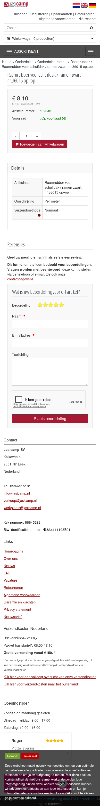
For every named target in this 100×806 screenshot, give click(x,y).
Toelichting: (21, 354)
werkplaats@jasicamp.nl (22, 507)
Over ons (11, 558)
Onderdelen (24, 61)
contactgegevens (20, 279)
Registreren (39, 13)
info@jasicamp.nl (17, 493)
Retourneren (84, 13)
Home (6, 61)
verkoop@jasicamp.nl (20, 500)
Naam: (17, 316)
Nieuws (9, 565)
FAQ (7, 572)
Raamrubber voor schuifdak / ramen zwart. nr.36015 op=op (47, 66)
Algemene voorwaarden (57, 18)
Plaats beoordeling (50, 418)
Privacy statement (17, 609)
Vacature (10, 580)
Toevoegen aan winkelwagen (41, 144)
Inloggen (20, 13)
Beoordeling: (22, 305)
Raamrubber (80, 61)
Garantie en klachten (20, 602)
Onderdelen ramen (52, 61)
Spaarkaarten (61, 13)
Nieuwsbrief (87, 18)
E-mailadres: (22, 335)
